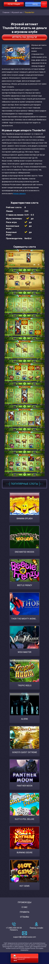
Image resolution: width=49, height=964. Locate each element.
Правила (24, 912)
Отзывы (24, 917)
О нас (24, 907)
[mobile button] (44, 4)
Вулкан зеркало (19, 193)
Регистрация (14, 4)
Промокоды (24, 902)
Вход (35, 4)
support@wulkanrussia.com (24, 937)
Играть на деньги (24, 37)
